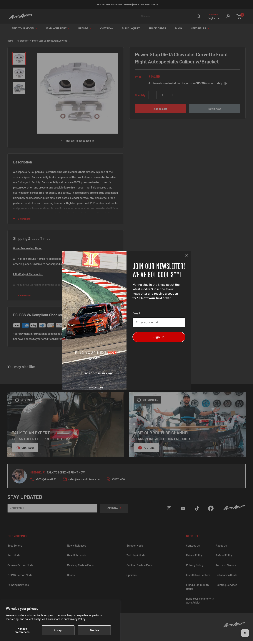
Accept (58, 630)
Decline (94, 630)
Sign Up (159, 337)
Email (136, 313)
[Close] (186, 255)
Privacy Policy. (77, 619)
